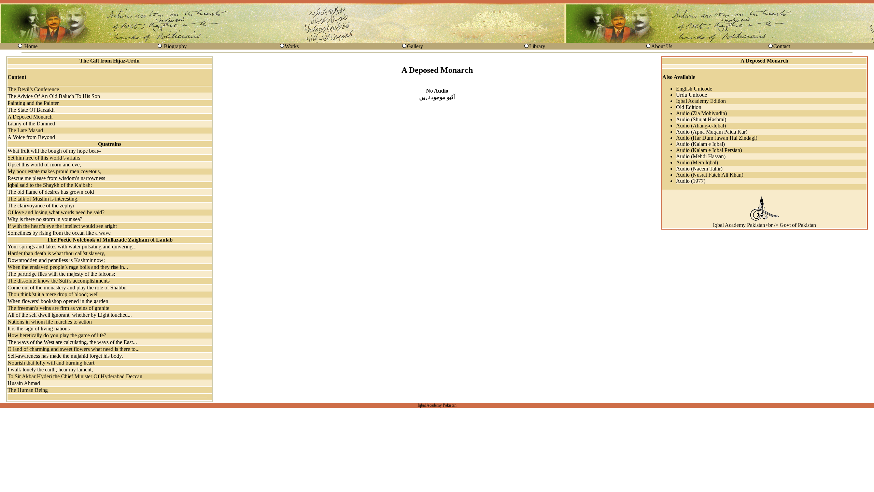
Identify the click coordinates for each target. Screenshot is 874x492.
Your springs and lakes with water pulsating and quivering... (72, 246)
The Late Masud (25, 130)
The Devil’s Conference (33, 89)
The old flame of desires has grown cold (51, 192)
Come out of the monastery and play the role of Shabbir (67, 287)
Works (292, 46)
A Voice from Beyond (31, 137)
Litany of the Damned (31, 123)
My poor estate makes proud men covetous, (54, 171)
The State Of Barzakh (31, 110)
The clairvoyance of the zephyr (41, 205)
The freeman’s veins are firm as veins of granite (58, 308)
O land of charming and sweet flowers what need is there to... (74, 349)
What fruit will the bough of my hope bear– (54, 151)
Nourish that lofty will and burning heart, (52, 363)
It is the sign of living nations (39, 328)
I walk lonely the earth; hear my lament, (50, 369)
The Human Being (28, 390)
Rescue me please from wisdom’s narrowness (56, 178)
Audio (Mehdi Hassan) (700, 156)
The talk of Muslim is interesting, (43, 199)
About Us (661, 46)
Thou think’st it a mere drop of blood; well (53, 294)
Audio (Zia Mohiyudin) (701, 113)
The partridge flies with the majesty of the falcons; (61, 274)
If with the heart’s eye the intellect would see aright (62, 226)
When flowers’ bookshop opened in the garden (58, 301)
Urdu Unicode (691, 95)
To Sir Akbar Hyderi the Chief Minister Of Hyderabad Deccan (75, 376)
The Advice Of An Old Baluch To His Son (54, 96)
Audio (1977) (690, 181)
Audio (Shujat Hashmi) (701, 119)
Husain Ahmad (24, 383)
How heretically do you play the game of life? (57, 335)
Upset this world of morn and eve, (44, 164)
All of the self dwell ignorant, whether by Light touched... (70, 315)
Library (537, 46)
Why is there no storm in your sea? (45, 219)
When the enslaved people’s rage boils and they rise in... (68, 267)
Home (31, 46)
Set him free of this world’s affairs (44, 158)
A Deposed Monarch (30, 117)
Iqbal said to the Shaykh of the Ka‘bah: (50, 185)
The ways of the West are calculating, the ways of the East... (72, 342)
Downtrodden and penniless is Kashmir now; (56, 260)
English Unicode (694, 89)
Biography (175, 46)
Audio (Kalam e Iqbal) (700, 144)
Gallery (415, 46)
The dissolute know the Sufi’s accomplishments (59, 281)
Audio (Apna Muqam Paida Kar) (711, 132)
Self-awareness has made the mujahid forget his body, (65, 356)
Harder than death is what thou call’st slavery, (56, 253)
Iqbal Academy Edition (701, 101)
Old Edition (688, 107)
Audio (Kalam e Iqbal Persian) (709, 150)
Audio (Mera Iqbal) (697, 162)
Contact (781, 46)
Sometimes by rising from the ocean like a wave (59, 233)
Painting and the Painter (33, 103)
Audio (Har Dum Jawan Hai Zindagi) (716, 138)
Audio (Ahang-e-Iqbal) (701, 125)
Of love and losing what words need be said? (56, 212)
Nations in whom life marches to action (50, 322)
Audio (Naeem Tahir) (699, 169)
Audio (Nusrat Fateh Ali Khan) (709, 175)
